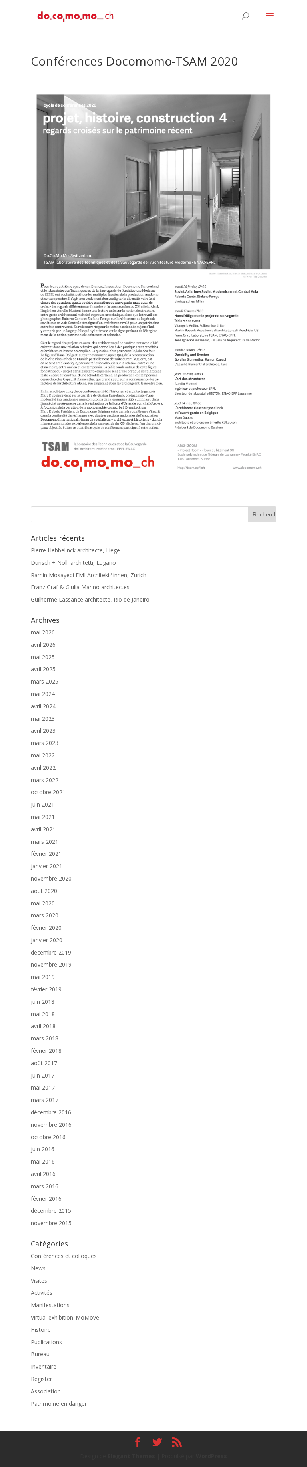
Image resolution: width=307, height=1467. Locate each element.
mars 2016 (44, 1186)
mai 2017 (43, 1087)
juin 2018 (42, 1001)
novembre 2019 (51, 964)
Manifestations (50, 1305)
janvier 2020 (46, 940)
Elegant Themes (131, 1456)
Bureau (40, 1354)
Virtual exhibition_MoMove (65, 1317)
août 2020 (44, 891)
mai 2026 (43, 632)
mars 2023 (44, 743)
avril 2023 (43, 730)
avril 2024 (43, 706)
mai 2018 (43, 1014)
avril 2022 (43, 767)
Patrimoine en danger (59, 1403)
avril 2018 (43, 1026)
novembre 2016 (51, 1124)
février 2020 (46, 927)
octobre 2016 (48, 1137)
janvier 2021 (46, 866)
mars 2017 (44, 1100)
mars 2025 (44, 681)
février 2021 (46, 853)
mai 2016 (43, 1161)
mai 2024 (43, 694)
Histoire (41, 1329)
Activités (41, 1292)
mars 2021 (44, 841)
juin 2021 (42, 804)
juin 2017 (42, 1075)
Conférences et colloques (64, 1256)
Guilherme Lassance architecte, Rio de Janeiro (90, 599)
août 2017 (44, 1063)
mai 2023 (43, 718)
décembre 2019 (51, 952)
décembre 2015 (51, 1210)
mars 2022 (44, 780)
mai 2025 (43, 657)
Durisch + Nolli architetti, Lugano (73, 562)
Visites (39, 1280)
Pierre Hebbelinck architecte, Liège (75, 550)
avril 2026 (43, 644)
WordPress (211, 1456)
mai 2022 (43, 755)
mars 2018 (44, 1038)
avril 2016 (43, 1174)
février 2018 (46, 1050)
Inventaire (43, 1366)
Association (46, 1391)
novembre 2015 (51, 1223)
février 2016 (46, 1198)
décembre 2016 (51, 1112)
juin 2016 (42, 1149)
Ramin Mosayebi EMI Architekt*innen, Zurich (88, 575)
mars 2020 (44, 915)
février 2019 (46, 989)
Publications (46, 1342)
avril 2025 (43, 669)
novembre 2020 (51, 878)
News (38, 1268)
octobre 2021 (48, 792)
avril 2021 (43, 829)
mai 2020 (43, 903)
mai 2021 (43, 817)
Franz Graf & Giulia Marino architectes (80, 587)
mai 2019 (43, 977)
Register (41, 1379)
